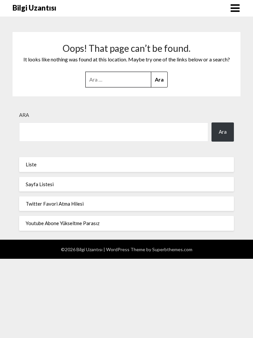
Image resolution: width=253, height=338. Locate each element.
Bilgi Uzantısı (34, 7)
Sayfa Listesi (40, 184)
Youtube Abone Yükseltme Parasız (62, 223)
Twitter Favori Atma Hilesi (55, 204)
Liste (31, 164)
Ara (24, 115)
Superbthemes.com (172, 249)
